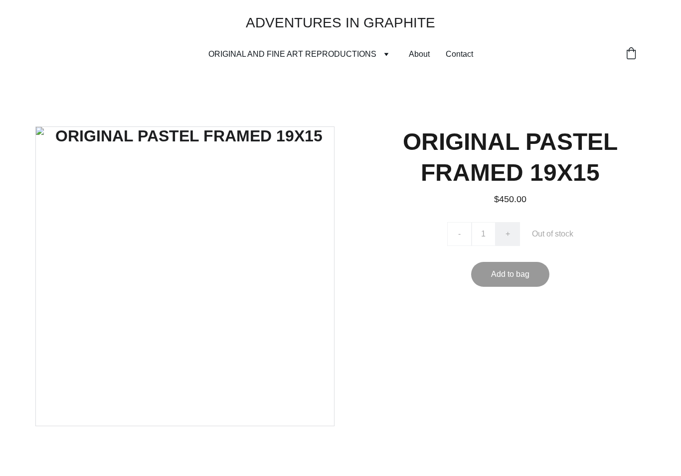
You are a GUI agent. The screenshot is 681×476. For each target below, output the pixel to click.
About (419, 54)
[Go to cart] (631, 54)
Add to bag (510, 274)
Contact (459, 54)
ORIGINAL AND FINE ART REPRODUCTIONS (292, 54)
